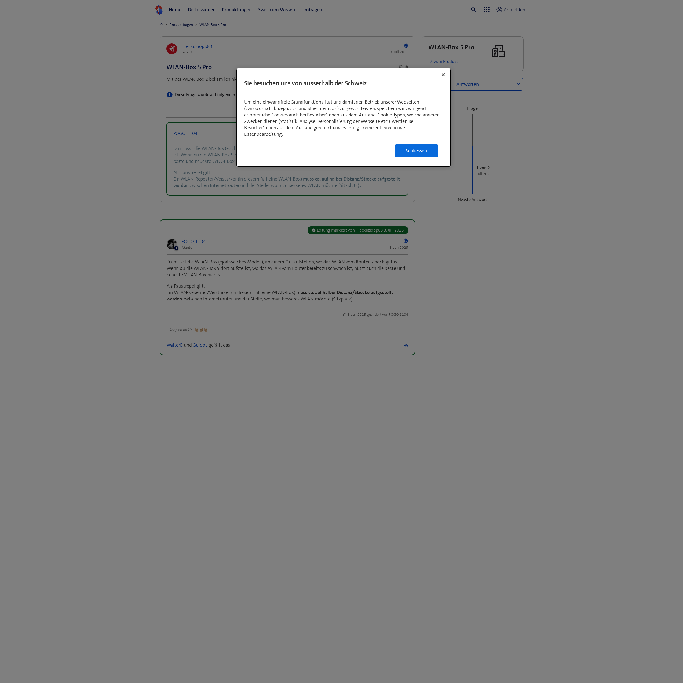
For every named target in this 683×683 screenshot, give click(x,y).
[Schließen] (443, 75)
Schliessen (416, 151)
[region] (343, 117)
